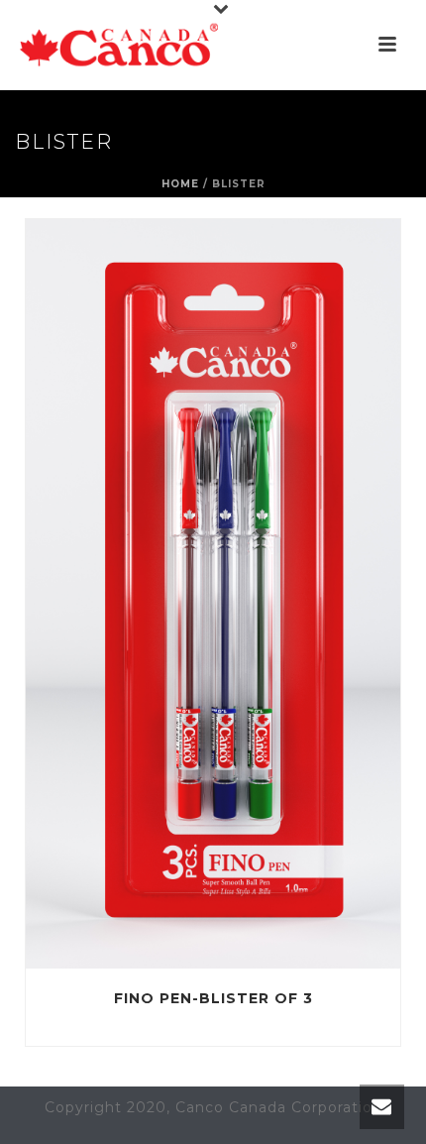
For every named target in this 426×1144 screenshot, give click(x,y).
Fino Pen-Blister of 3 (213, 998)
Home (180, 183)
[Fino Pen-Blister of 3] (255, 594)
